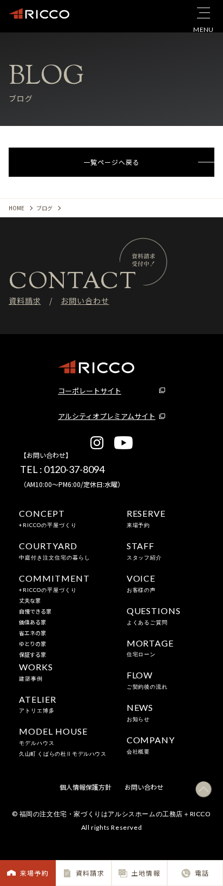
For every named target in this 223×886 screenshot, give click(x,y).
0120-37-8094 (74, 469)
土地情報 (146, 872)
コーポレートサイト (89, 390)
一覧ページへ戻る (111, 161)
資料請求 (90, 872)
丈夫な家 (30, 600)
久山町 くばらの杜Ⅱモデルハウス (63, 753)
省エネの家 (32, 633)
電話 (202, 872)
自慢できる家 (35, 611)
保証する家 (32, 654)
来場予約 (34, 872)
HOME (16, 208)
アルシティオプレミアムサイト (106, 416)
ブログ (44, 208)
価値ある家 (32, 622)
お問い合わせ (85, 300)
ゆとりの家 (32, 643)
